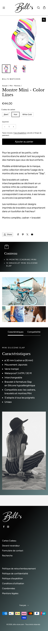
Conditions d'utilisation (13, 583)
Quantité (5, 122)
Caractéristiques (15, 332)
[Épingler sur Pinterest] (22, 234)
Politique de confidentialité (15, 573)
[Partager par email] (32, 234)
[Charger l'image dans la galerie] (6, 69)
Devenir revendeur (11, 545)
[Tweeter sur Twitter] (27, 234)
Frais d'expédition (19, 133)
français (22, 605)
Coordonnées (8, 588)
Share (9, 234)
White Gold (27, 114)
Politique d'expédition (12, 578)
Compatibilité (33, 332)
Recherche (7, 555)
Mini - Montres (15, 86)
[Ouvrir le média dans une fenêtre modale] (44, 20)
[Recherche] (38, 7)
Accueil (4, 86)
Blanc (6, 114)
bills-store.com (18, 624)
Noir (15, 114)
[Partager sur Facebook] (18, 234)
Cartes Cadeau (9, 540)
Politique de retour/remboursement (19, 568)
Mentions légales (10, 593)
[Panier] (44, 7)
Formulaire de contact (12, 550)
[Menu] (3, 7)
